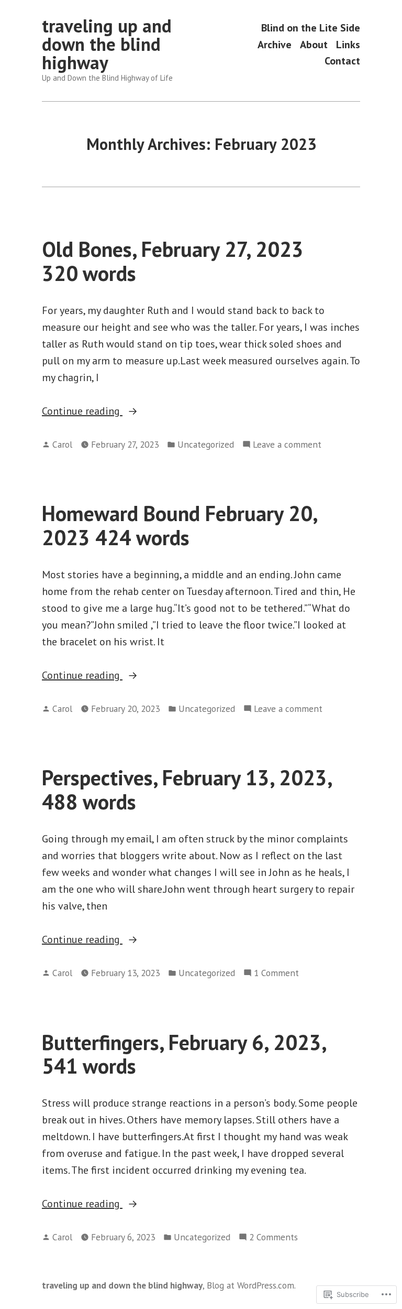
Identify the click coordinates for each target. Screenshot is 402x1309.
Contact (342, 60)
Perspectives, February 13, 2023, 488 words (186, 789)
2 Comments (273, 1237)
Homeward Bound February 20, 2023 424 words (179, 525)
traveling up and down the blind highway (107, 44)
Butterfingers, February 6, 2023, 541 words (184, 1054)
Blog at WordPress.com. (251, 1285)
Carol (62, 444)
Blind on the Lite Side (310, 28)
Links (348, 44)
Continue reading (82, 411)
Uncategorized (205, 444)
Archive (275, 44)
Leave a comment (287, 445)
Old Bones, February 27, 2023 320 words (173, 260)
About (314, 44)
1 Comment (276, 973)
